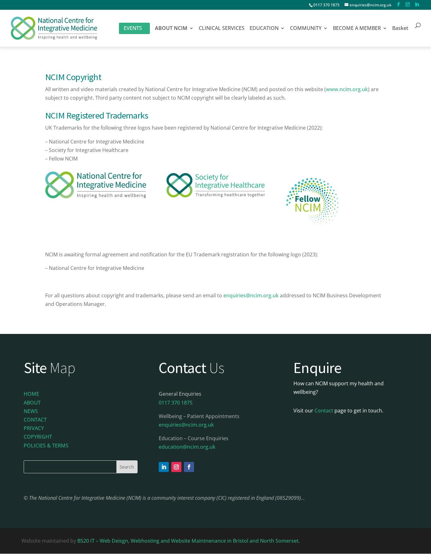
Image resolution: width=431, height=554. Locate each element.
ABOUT (32, 402)
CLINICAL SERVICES (222, 29)
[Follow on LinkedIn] (164, 467)
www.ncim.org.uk (347, 89)
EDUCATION (264, 29)
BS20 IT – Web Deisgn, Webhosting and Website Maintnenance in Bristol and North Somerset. (189, 540)
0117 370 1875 (326, 5)
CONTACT (35, 419)
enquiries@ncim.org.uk (251, 295)
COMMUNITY (306, 29)
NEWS (31, 411)
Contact (324, 410)
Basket (400, 29)
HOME (31, 393)
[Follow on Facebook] (189, 467)
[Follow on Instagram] (176, 467)
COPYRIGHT (38, 436)
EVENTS (133, 28)
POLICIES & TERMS (46, 445)
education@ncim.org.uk (187, 446)
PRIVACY (34, 428)
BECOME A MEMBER (357, 29)
